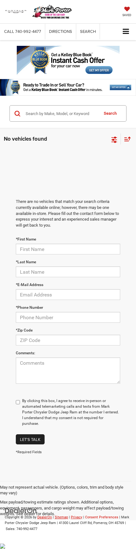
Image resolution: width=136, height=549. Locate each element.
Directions (60, 31)
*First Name (26, 239)
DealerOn (44, 517)
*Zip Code (24, 330)
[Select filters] (114, 139)
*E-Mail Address (29, 285)
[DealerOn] (21, 510)
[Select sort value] (126, 138)
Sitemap (61, 517)
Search (110, 113)
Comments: (25, 353)
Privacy (76, 517)
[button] (22, 31)
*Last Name (26, 262)
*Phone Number (29, 307)
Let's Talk (30, 439)
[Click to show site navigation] (126, 32)
